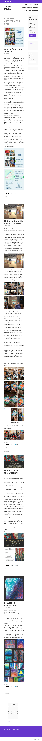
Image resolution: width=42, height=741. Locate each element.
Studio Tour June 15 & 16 (13, 50)
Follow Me (32, 35)
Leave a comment (7, 200)
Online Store (34, 9)
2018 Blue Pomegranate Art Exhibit (31, 10)
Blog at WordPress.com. (21, 738)
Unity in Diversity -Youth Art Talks (13, 222)
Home (26, 4)
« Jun (9, 721)
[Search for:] (32, 62)
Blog (31, 4)
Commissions (35, 6)
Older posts (14, 697)
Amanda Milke (9, 7)
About (21, 4)
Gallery (35, 4)
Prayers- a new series (10, 603)
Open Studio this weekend (11, 471)
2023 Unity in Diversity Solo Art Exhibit (30, 7)
